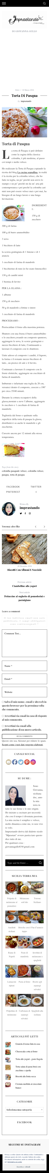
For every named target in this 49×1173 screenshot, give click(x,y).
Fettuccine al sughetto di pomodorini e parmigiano (24, 596)
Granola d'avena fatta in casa (28, 1043)
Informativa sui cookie (14, 1162)
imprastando (26, 101)
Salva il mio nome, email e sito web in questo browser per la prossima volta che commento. (24, 705)
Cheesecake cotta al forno (26, 1051)
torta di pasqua (17, 474)
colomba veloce (35, 470)
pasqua (5, 474)
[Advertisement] (24, 63)
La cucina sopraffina (27, 172)
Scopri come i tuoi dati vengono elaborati (22, 744)
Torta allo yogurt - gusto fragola (29, 1059)
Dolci (17, 90)
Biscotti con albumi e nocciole (24, 569)
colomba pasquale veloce (14, 470)
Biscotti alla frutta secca (26, 1076)
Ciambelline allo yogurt (24, 584)
